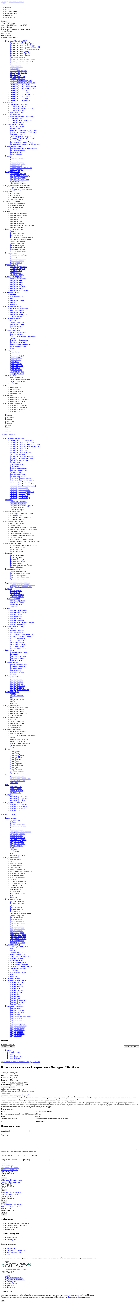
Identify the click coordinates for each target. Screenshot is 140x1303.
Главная (8, 7)
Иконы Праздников (17, 223)
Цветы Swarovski (16, 152)
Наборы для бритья (17, 312)
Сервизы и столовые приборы (21, 966)
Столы (12, 348)
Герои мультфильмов (17, 57)
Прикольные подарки (18, 935)
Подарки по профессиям (14, 1006)
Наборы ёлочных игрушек (19, 63)
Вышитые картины (17, 158)
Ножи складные (16, 326)
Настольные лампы (17, 245)
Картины (8, 156)
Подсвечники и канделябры (20, 344)
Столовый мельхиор (12, 114)
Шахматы (13, 304)
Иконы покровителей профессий (22, 225)
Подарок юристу (16, 1036)
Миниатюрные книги (18, 174)
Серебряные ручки (17, 372)
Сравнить (20, 1089)
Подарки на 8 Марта (17, 409)
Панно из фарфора (16, 170)
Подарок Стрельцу (17, 1002)
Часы (7, 385)
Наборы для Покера (17, 300)
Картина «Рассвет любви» (10, 1206)
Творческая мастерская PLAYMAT (22, 187)
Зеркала (12, 338)
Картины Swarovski (17, 162)
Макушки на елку (16, 67)
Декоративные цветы (13, 146)
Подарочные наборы (17, 844)
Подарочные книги (12, 172)
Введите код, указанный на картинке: (15, 1160)
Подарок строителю (17, 1030)
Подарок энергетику (17, 1034)
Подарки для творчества (19, 925)
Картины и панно (16, 830)
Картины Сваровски (17, 79)
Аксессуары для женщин (19, 308)
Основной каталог (8, 435)
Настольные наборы (17, 247)
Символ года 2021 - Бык (19, 91)
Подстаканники (15, 273)
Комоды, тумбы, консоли (19, 340)
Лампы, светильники (17, 954)
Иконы (7, 211)
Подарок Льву (15, 994)
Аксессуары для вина (18, 279)
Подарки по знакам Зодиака (15, 980)
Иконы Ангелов (16, 217)
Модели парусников (17, 241)
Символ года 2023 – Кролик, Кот (22, 94)
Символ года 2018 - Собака (20, 85)
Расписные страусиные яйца (20, 136)
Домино (13, 294)
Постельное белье (16, 207)
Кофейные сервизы (17, 199)
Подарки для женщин (9, 416)
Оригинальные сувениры (19, 956)
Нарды (12, 302)
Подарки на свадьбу (9, 424)
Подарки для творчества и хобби (17, 186)
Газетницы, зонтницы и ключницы (23, 336)
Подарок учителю (16, 1032)
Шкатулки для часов (17, 401)
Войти (3, 2)
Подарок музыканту (17, 1020)
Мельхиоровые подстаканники (21, 116)
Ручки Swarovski (16, 364)
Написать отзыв (28, 1091)
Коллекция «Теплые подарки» (21, 81)
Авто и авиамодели (17, 901)
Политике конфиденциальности (80, 1297)
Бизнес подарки (8, 428)
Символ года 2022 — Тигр (20, 92)
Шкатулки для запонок (18, 397)
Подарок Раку (15, 998)
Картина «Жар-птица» (9, 1170)
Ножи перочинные (17, 921)
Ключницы (14, 257)
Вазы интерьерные (17, 334)
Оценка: (4, 1156)
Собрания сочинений (18, 184)
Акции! (8, 431)
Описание (4, 1095)
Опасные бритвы (16, 316)
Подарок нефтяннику (18, 1022)
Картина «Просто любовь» (11, 1182)
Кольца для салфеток (17, 269)
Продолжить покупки (131, 1046)
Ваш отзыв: (5, 1135)
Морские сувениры (17, 243)
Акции (7, 1254)
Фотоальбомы (10, 376)
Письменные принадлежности (21, 871)
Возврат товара (11, 1238)
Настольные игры (12, 292)
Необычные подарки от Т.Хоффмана (23, 132)
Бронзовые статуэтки (17, 112)
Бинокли (13, 320)
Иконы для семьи (16, 221)
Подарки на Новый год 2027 (16, 41)
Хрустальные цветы (17, 150)
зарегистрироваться (16, 2)
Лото (11, 298)
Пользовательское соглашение (16, 1225)
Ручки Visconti (15, 368)
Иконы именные (16, 219)
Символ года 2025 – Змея (19, 98)
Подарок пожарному (17, 1024)
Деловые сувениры (17, 233)
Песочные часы (15, 393)
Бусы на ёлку (14, 69)
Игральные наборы (17, 296)
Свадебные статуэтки (18, 962)
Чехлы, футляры (16, 263)
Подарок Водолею (16, 986)
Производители (11, 13)
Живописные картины (18, 826)
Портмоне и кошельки (18, 259)
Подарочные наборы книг (19, 180)
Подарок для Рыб (16, 990)
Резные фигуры (15, 75)
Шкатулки (9, 395)
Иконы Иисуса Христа (18, 213)
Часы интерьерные (17, 941)
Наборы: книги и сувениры (20, 176)
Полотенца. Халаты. (17, 205)
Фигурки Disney (16, 140)
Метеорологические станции (20, 239)
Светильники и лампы (18, 346)
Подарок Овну (15, 996)
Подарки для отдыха (13, 318)
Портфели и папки (17, 261)
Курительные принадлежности (21, 237)
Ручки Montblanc (16, 358)
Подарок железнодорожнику (20, 1016)
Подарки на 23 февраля (18, 407)
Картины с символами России (21, 168)
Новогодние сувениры (18, 73)
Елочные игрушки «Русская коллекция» (25, 49)
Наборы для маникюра (18, 314)
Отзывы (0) (26, 1095)
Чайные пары (15, 195)
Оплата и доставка (12, 11)
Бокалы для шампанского (19, 947)
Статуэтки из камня (17, 110)
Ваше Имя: (5, 1131)
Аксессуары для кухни (18, 267)
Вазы (11, 949)
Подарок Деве (15, 988)
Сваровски (14, 1075)
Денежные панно (16, 160)
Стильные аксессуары (18, 883)
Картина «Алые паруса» (10, 1194)
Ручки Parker (14, 362)
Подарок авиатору (16, 1008)
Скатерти (13, 209)
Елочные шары (15, 65)
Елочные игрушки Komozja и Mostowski (25, 47)
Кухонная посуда (11, 265)
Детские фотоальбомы (18, 378)
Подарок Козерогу (16, 992)
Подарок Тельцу (16, 1004)
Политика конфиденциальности (17, 1223)
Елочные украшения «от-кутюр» (22, 61)
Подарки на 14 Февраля (18, 405)
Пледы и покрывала (17, 203)
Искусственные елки (17, 77)
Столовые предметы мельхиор (21, 120)
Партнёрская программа (14, 1252)
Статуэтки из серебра (18, 106)
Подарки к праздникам (13, 403)
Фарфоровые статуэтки (18, 104)
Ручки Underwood (16, 366)
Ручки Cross (14, 354)
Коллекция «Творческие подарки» (22, 83)
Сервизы (13, 879)
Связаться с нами (11, 1227)
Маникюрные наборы (18, 869)
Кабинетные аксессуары (14, 229)
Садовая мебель (15, 328)
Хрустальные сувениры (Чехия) (21, 142)
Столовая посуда (16, 885)
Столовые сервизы (17, 197)
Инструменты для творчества (21, 189)
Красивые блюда (16, 271)
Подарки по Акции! (12, 978)
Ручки (7, 350)
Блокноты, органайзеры (18, 255)
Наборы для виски (16, 283)
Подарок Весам (15, 984)
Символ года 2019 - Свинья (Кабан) (23, 87)
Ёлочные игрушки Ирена (19, 51)
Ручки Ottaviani (15, 360)
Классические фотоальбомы (20, 380)
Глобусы (13, 231)
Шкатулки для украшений (19, 399)
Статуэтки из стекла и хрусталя (21, 108)
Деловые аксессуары (17, 824)
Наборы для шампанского (19, 290)
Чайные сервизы (16, 193)
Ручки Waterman (16, 370)
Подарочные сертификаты (15, 1250)
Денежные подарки (17, 126)
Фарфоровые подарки (18, 968)
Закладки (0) (10, 17)
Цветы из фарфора (16, 154)
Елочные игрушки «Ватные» (20, 55)
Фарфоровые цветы (17, 889)
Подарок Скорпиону (17, 1000)
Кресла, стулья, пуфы (17, 342)
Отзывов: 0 (16, 1091)
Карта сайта (9, 1229)
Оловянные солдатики (18, 134)
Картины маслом (16, 166)
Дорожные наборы (17, 310)
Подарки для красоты (13, 306)
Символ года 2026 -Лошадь (20, 100)
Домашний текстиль (12, 201)
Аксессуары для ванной (18, 332)
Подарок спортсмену (17, 1028)
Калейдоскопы (15, 128)
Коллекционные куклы (18, 71)
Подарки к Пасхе (16, 411)
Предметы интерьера (13, 330)
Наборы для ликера (17, 288)
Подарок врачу (15, 1014)
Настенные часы (16, 389)
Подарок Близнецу (17, 982)
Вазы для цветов (16, 859)
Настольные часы (16, 391)
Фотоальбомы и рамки (18, 939)
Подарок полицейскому (18, 1026)
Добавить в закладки (8, 1089)
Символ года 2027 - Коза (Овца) (21, 43)
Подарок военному (17, 1012)
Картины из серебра (17, 164)
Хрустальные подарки (18, 972)
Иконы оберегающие (17, 227)
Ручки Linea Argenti (17, 356)
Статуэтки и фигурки (18, 881)
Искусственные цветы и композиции (23, 148)
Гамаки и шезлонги (17, 322)
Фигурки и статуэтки (18, 251)
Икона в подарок (16, 828)
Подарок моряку (16, 1018)
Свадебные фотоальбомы (19, 964)
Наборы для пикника (17, 324)
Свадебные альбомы (17, 381)
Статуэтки (9, 102)
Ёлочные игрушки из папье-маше (22, 59)
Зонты (12, 861)
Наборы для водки (16, 284)
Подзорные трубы (16, 846)
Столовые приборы (17, 122)
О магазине (9, 9)
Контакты (9, 15)
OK (3, 1301)
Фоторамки (14, 383)
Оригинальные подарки (14, 124)
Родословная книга (17, 182)
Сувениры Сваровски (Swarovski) (22, 138)
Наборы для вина (16, 281)
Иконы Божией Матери (18, 215)
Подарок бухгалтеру (17, 1010)
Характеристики (15, 1095)
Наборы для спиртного (13, 277)
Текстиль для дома (16, 887)
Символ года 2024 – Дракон (20, 96)
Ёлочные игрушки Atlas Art (20, 53)
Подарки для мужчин (9, 420)
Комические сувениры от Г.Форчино (23, 130)
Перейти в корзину (8, 1046)
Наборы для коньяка (17, 286)
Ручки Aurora (15, 352)
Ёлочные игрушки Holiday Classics (22, 45)
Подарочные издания (17, 178)
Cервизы (8, 191)
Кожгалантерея (11, 253)
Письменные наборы (17, 249)
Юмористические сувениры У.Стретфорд (25, 144)
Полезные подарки (17, 933)
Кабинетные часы (16, 235)
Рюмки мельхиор (16, 118)
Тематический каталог (9, 814)
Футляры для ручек (17, 374)
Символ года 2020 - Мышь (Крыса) (23, 89)
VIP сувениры (15, 820)
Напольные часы (16, 387)
